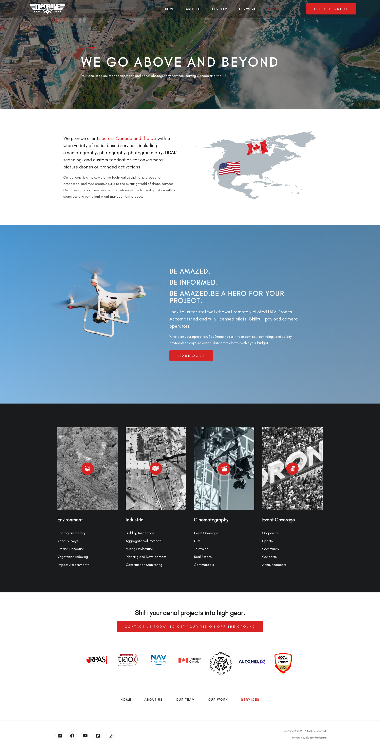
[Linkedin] (59, 735)
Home (169, 9)
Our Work (247, 9)
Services (274, 9)
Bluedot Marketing (316, 737)
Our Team (219, 9)
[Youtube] (85, 735)
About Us (193, 9)
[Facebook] (72, 735)
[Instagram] (110, 735)
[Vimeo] (97, 735)
